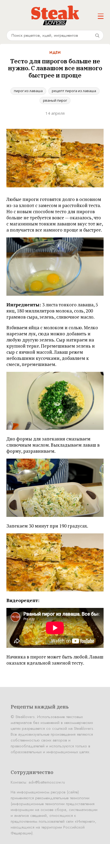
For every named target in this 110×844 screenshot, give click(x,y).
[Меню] (101, 16)
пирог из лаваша (28, 90)
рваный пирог (55, 100)
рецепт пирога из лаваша (74, 90)
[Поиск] (97, 35)
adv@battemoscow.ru (47, 782)
